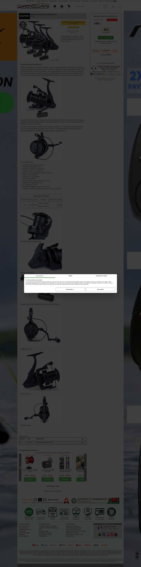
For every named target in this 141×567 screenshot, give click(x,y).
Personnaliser (69, 289)
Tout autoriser (100, 289)
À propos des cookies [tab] (101, 275)
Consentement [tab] (39, 275)
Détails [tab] (70, 275)
